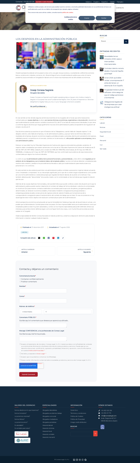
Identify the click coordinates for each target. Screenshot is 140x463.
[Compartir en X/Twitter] (39, 238)
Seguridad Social (105, 132)
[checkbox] (56, 280)
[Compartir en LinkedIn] (58, 238)
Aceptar (86, 18)
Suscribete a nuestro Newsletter (44, 1)
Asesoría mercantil (49, 437)
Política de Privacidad (36, 350)
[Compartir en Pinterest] (53, 238)
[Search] (126, 41)
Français (119, 2)
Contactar (19, 2)
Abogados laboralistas (50, 410)
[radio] (56, 279)
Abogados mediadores (50, 419)
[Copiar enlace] (63, 238)
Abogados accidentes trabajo (52, 413)
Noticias (102, 127)
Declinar (103, 18)
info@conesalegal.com (108, 416)
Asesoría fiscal (47, 431)
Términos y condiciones (78, 413)
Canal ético (74, 410)
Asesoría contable (48, 434)
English (96, 2)
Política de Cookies (76, 416)
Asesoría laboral (48, 425)
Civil (101, 145)
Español (104, 2)
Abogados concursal (49, 416)
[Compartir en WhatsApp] (44, 238)
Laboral (25, 232)
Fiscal (101, 136)
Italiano (88, 2)
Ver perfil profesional (38, 106)
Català (112, 2)
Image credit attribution (78, 422)
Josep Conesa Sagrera (41, 90)
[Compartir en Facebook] (49, 238)
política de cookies (67, 12)
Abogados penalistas (49, 422)
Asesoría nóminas (48, 428)
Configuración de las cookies (70, 18)
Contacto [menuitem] (120, 8)
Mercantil (103, 140)
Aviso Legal (41, 353)
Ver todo (103, 149)
